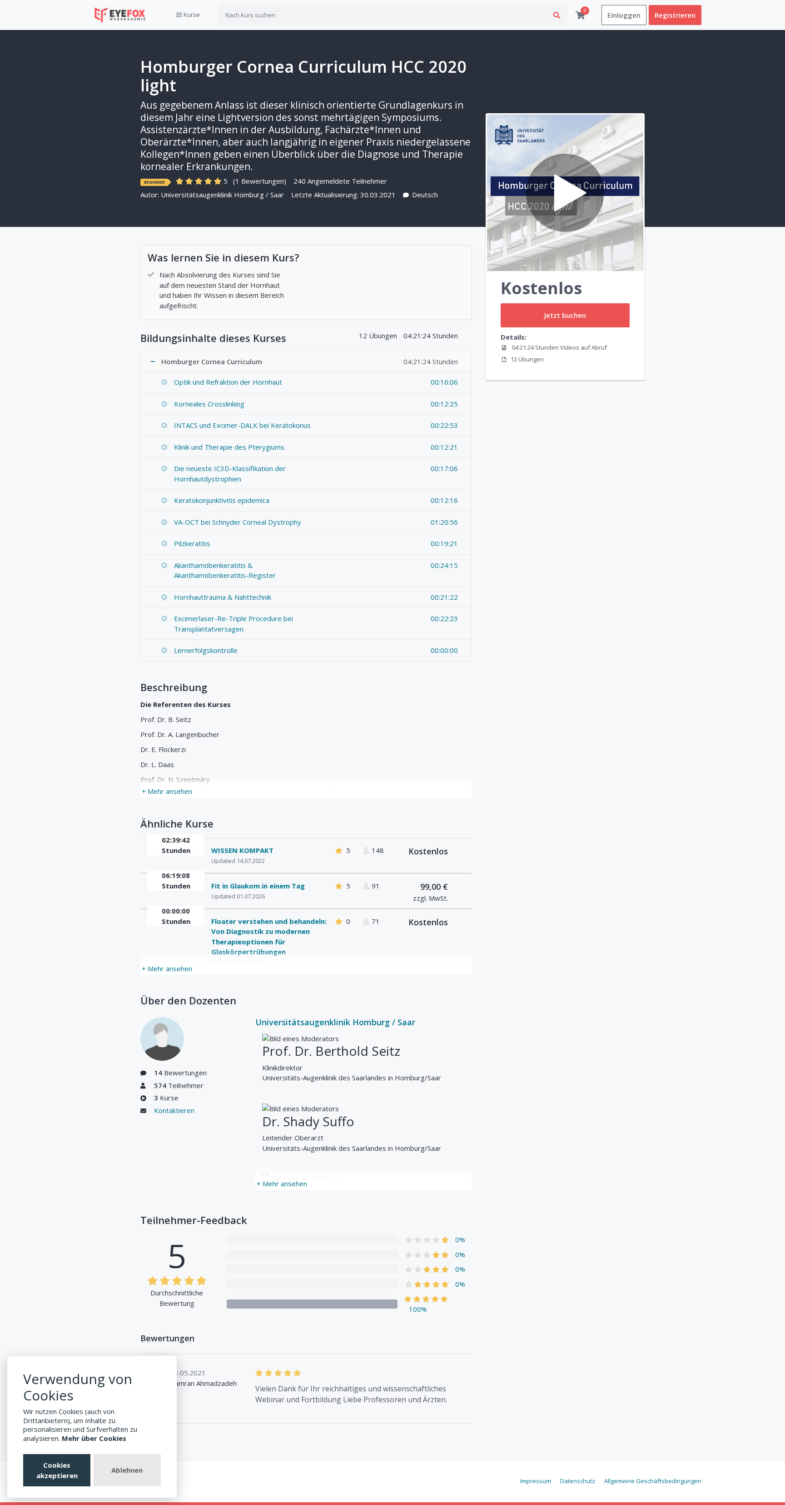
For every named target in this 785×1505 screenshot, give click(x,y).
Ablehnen (127, 1470)
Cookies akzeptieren (57, 1470)
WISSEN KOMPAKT (242, 850)
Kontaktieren (174, 1110)
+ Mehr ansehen (167, 791)
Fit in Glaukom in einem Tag (258, 885)
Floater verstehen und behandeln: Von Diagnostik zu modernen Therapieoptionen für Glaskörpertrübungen (269, 937)
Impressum (535, 1481)
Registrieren (675, 15)
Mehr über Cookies (94, 1438)
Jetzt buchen (565, 315)
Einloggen (624, 15)
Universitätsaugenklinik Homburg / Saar (222, 194)
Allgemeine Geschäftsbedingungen (652, 1481)
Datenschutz (577, 1481)
